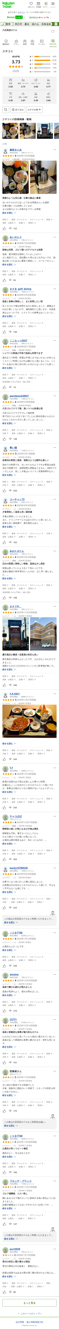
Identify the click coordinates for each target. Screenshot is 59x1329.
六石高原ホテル (9, 30)
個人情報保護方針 (34, 1322)
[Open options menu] (55, 150)
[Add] (53, 31)
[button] (10, 131)
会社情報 (20, 1322)
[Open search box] (5, 109)
